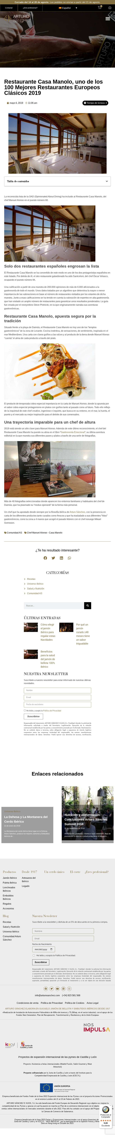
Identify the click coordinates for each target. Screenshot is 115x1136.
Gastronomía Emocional (73, 432)
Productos (9, 872)
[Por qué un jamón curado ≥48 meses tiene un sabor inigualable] (66, 627)
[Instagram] (69, 988)
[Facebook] (45, 988)
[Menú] (110, 1106)
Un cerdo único (54, 872)
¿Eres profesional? (97, 872)
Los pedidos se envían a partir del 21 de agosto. (57, 2)
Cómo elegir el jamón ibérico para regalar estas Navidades (48, 632)
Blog (6, 916)
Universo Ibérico (12, 811)
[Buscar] (87, 605)
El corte (75, 872)
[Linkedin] (63, 988)
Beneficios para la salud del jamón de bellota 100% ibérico (48, 659)
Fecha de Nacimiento (42, 944)
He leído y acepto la (43, 711)
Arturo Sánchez (77, 512)
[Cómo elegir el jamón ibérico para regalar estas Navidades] (31, 627)
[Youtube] (57, 988)
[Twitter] (51, 988)
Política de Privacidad (52, 711)
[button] (108, 18)
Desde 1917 (29, 872)
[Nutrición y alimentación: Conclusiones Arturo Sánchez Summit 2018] (88, 813)
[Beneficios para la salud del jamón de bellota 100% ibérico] (31, 654)
